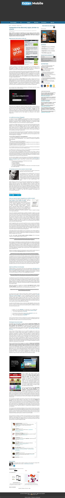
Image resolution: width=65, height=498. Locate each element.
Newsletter (54, 87)
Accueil (10, 25)
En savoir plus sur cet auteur (28, 463)
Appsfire (30, 108)
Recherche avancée (43, 28)
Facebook (42, 87)
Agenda (52, 22)
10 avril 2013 (25, 311)
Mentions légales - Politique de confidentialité (32, 497)
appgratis (21, 309)
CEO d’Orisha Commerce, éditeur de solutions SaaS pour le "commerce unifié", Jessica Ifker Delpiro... (50, 75)
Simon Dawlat (21, 468)
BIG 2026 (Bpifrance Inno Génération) (48, 48)
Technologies (13, 22)
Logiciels (19, 488)
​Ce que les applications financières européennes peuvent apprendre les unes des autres (48, 78)
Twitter (45, 87)
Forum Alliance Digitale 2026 (46, 52)
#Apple (35, 310)
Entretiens (43, 22)
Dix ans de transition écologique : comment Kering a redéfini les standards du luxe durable (48, 103)
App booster (12, 468)
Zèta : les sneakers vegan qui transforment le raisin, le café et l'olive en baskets (48, 93)
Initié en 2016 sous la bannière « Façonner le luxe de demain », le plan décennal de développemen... (48, 105)
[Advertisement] (32, 14)
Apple (18, 468)
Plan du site (29, 494)
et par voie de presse (17, 323)
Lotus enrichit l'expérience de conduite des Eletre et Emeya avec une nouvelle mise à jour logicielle (48, 98)
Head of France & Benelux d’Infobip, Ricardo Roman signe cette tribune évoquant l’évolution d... (49, 69)
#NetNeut (32, 310)
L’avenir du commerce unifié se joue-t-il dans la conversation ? (47, 73)
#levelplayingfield (26, 314)
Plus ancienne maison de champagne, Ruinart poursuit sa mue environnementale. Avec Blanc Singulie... (48, 111)
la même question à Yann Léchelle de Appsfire (19, 200)
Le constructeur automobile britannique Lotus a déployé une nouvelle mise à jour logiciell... (48, 100)
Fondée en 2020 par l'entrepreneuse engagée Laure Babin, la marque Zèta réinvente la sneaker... (48, 95)
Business (36, 22)
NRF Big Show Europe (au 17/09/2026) (48, 46)
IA (20, 22)
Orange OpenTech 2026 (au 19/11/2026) (48, 50)
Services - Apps (19, 25)
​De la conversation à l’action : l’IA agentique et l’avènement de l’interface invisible (47, 66)
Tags (36, 494)
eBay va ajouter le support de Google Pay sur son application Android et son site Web (16, 484)
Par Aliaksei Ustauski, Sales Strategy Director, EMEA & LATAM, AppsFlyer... (49, 81)
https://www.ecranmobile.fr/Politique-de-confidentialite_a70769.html (47, 61)
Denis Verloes (12, 461)
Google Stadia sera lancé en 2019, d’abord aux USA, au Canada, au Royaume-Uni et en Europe (31, 484)
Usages (28, 22)
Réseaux (23, 488)
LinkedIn (51, 87)
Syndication (34, 494)
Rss (47, 87)
